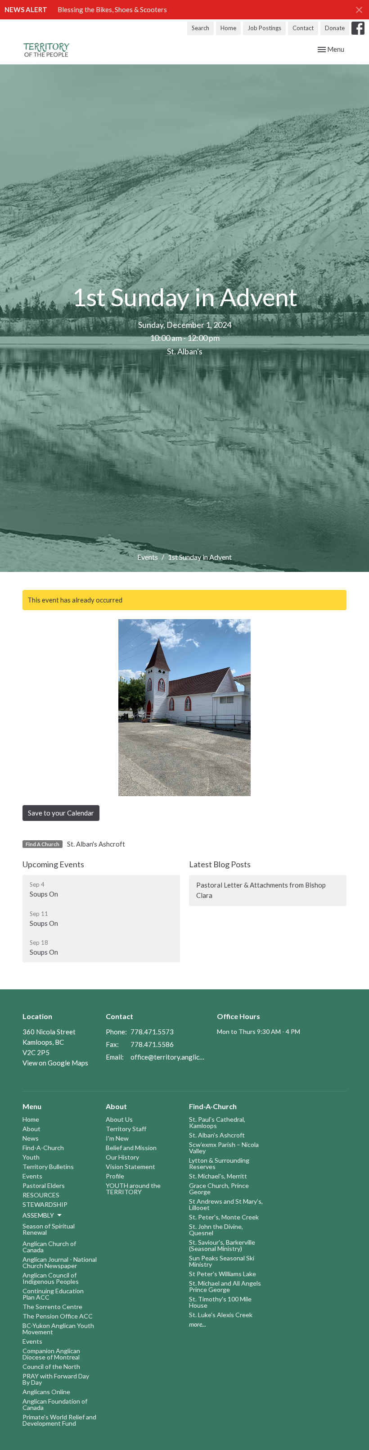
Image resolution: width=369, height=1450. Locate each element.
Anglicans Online (46, 1392)
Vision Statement (130, 1166)
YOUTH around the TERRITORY (133, 1189)
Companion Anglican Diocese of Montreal (51, 1354)
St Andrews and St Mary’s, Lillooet (226, 1204)
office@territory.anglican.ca (169, 1057)
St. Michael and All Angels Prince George (225, 1286)
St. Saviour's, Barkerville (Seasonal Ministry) (222, 1245)
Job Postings (264, 28)
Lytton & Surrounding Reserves (219, 1163)
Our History (122, 1157)
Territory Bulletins (48, 1166)
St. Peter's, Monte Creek (224, 1217)
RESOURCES (40, 1195)
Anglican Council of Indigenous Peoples (50, 1278)
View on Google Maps (55, 1063)
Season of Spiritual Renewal (48, 1229)
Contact (303, 28)
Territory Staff (126, 1129)
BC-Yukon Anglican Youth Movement (58, 1329)
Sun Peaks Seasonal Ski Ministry (221, 1261)
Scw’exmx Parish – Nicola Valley (224, 1148)
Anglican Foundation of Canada (54, 1404)
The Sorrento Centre (52, 1306)
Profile (115, 1176)
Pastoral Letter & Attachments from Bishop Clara (261, 890)
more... (197, 1324)
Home (228, 28)
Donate (335, 28)
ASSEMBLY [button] (38, 1215)
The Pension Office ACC (57, 1316)
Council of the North (51, 1366)
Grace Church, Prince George (219, 1189)
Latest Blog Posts (220, 864)
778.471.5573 (152, 1032)
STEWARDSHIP (45, 1204)
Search (200, 28)
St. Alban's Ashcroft (96, 844)
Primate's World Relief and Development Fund (59, 1420)
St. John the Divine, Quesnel (216, 1230)
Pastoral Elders (43, 1185)
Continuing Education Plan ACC (53, 1294)
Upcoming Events (53, 864)
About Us (119, 1119)
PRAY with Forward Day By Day (55, 1379)
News (30, 1138)
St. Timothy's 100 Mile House (220, 1302)
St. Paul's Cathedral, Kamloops (217, 1122)
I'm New (117, 1138)
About (31, 1129)
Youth (31, 1157)
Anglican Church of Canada (49, 1247)
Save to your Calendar (61, 813)
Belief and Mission (131, 1147)
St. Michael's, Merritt (218, 1176)
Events (147, 557)
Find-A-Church (43, 1147)
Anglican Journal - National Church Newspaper (59, 1262)
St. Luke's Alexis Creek (220, 1315)
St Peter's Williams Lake (222, 1274)
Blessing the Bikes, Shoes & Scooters (112, 9)
